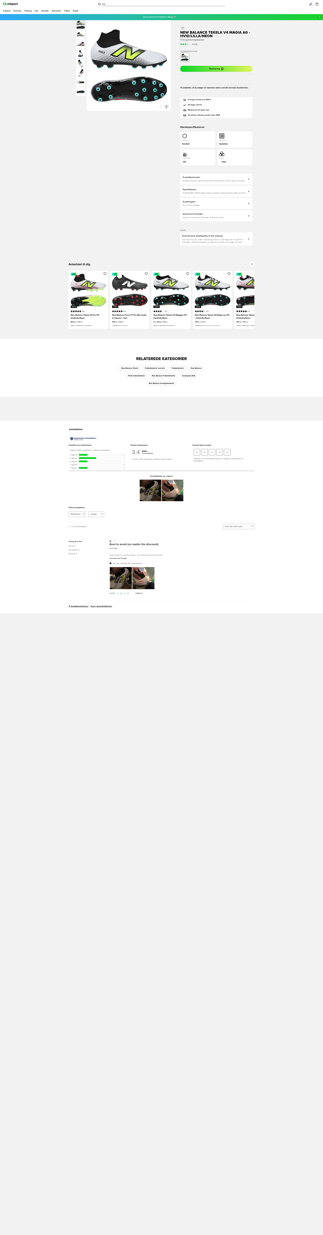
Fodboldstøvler (178, 368)
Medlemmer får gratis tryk (198, 110)
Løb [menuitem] (36, 11)
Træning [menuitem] (28, 11)
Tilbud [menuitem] (67, 11)
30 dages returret (195, 105)
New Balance (196, 368)
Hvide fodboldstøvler (136, 376)
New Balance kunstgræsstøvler (161, 383)
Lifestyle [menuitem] (45, 11)
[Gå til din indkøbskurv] (317, 4)
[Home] (10, 4)
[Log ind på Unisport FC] (311, 4)
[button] (80, 34)
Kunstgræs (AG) (188, 376)
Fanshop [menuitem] (17, 11)
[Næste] (166, 106)
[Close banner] (319, 17)
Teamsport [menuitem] (56, 11)
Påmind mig (214, 69)
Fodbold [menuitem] (6, 11)
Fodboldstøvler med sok (155, 368)
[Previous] (245, 264)
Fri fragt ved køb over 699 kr (199, 100)
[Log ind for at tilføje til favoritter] (105, 274)
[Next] (251, 264)
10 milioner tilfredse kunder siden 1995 (204, 115)
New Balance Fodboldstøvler (163, 376)
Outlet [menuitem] (75, 11)
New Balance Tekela (129, 368)
